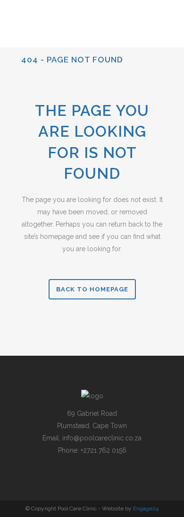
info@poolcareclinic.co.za (102, 438)
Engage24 (146, 508)
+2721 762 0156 (103, 450)
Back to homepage (92, 289)
